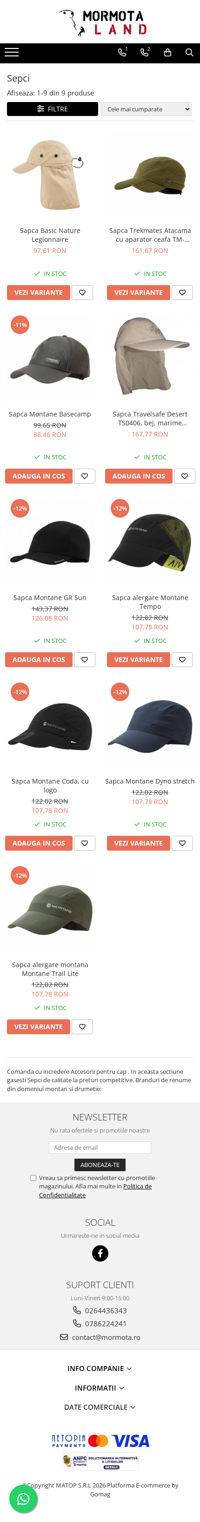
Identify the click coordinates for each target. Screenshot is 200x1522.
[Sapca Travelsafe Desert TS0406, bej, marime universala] (150, 359)
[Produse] (13, 55)
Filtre (56, 108)
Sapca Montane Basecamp (50, 414)
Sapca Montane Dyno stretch (150, 781)
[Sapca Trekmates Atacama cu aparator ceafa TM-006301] (150, 175)
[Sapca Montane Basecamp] (50, 359)
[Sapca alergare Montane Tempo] (150, 543)
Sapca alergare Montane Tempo (150, 602)
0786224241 (105, 1323)
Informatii (96, 1387)
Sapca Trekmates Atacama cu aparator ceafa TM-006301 (150, 235)
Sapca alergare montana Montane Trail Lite (50, 969)
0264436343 (105, 1310)
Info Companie (96, 1368)
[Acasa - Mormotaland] (100, 21)
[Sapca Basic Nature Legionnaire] (50, 175)
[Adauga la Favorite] (82, 292)
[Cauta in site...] (189, 52)
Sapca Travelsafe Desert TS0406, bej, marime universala (150, 418)
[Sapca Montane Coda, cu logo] (50, 726)
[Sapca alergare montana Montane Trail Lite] (50, 910)
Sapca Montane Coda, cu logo (50, 785)
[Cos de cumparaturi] (168, 52)
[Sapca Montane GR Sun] (50, 543)
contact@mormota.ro (105, 1337)
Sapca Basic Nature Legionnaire (50, 235)
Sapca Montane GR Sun (50, 597)
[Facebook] (100, 1253)
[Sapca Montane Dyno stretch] (150, 726)
